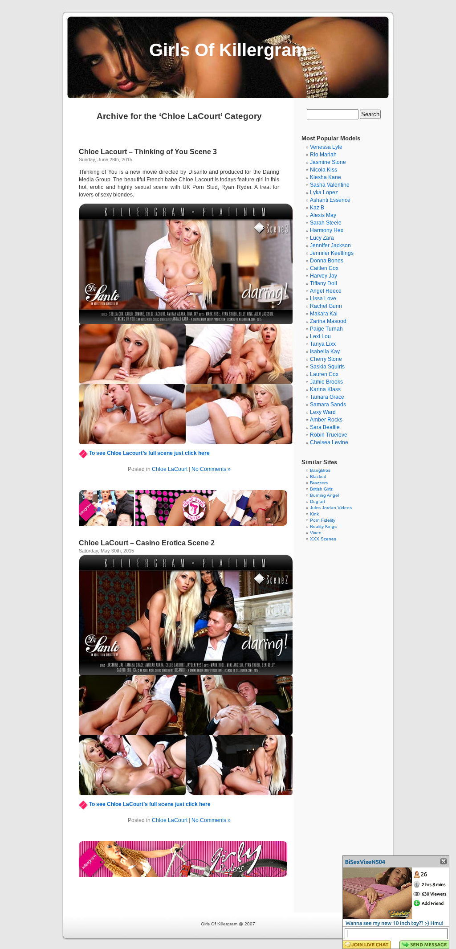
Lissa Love (323, 298)
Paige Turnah (326, 329)
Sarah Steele (326, 223)
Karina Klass (325, 389)
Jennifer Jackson (330, 245)
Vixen (316, 532)
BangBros (320, 470)
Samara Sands (328, 404)
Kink (314, 513)
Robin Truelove (328, 435)
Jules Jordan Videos (331, 507)
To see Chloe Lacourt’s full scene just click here (149, 453)
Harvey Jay (323, 276)
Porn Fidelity (322, 520)
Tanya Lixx (323, 344)
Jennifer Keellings (332, 253)
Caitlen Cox (324, 268)
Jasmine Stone (328, 162)
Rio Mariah (323, 154)
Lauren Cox (324, 374)
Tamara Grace (327, 397)
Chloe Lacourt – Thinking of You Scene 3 (148, 151)
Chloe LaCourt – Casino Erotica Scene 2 (147, 543)
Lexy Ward (323, 412)
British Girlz (321, 489)
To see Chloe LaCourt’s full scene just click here (150, 804)
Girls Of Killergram (228, 50)
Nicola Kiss (323, 170)
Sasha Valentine (330, 185)
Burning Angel (324, 495)
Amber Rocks (326, 420)
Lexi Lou (320, 336)
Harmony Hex (326, 230)
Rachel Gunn (326, 306)
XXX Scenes (323, 538)
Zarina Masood (328, 321)
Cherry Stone (326, 359)
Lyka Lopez (324, 192)
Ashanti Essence (330, 200)
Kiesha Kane (325, 177)
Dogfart (317, 501)
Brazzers (319, 482)
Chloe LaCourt (169, 469)
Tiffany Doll (323, 283)
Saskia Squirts (327, 367)
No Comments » (211, 469)
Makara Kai (324, 314)
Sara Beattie (325, 427)
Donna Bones (326, 261)
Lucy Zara (322, 238)
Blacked (318, 476)
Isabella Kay (325, 351)
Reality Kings (323, 526)
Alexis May (323, 215)
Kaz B (317, 208)
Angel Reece (326, 291)
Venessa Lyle (326, 147)
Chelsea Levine (329, 442)
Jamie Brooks (326, 382)
